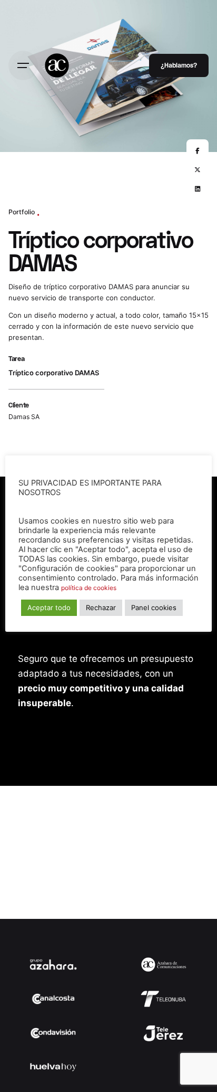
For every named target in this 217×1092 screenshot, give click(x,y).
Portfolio (21, 212)
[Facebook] (197, 150)
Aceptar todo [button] (49, 607)
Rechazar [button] (101, 607)
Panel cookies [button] (153, 607)
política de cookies (88, 588)
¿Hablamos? (179, 65)
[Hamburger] (23, 65)
